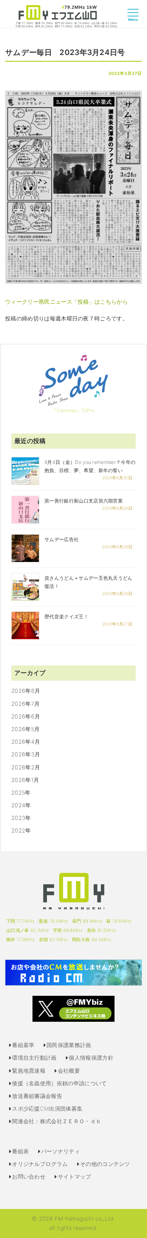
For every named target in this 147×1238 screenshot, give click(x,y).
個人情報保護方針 (91, 1057)
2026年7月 (25, 703)
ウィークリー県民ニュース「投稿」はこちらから (66, 301)
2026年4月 (25, 741)
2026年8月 (25, 690)
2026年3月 (25, 754)
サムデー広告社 (61, 539)
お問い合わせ (28, 1176)
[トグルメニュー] (135, 18)
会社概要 (69, 1070)
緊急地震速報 (28, 1070)
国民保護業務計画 (68, 1045)
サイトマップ (74, 1176)
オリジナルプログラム (40, 1163)
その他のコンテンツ (105, 1163)
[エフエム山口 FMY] (66, 15)
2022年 (21, 830)
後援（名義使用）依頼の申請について (59, 1083)
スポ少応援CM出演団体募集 (47, 1108)
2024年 (21, 805)
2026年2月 (25, 767)
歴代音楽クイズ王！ (66, 616)
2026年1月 (25, 779)
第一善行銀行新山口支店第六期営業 (83, 501)
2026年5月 (25, 729)
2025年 (21, 792)
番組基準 (23, 1045)
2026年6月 (25, 716)
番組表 (20, 1151)
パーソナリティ (60, 1151)
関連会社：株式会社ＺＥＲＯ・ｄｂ (56, 1121)
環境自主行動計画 (34, 1057)
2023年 (21, 817)
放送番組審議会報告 (37, 1095)
